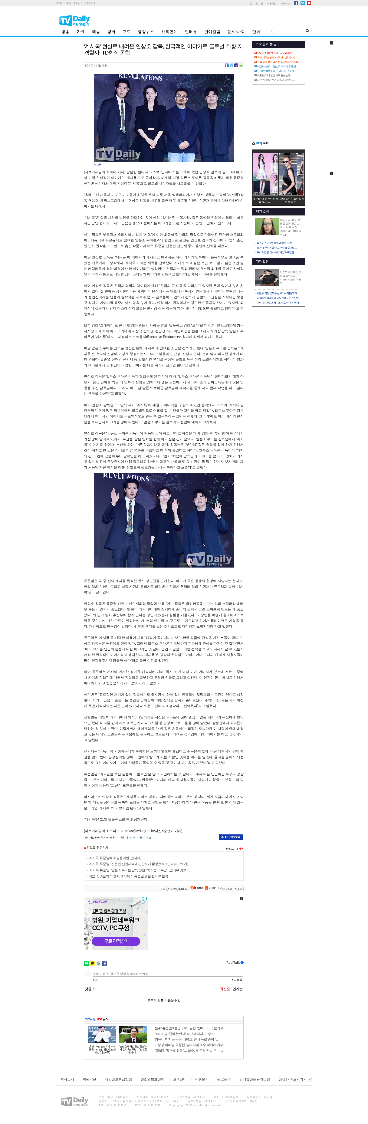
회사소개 (67, 1079)
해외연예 (169, 31)
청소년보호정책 (152, 1079)
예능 (96, 31)
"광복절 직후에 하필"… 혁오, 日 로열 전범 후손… (188, 1050)
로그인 (259, 3)
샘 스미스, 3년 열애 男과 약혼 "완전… (275, 242)
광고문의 (224, 1079)
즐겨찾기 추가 (63, 3)
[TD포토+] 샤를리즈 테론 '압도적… (291, 200)
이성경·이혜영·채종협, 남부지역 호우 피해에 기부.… (190, 1045)
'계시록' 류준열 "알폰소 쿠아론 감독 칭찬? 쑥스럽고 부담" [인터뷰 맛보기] (139, 870)
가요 (81, 31)
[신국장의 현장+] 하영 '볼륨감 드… (265, 200)
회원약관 (89, 1079)
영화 (111, 31)
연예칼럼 (212, 31)
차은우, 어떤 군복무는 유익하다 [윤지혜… (278, 293)
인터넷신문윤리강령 (254, 1079)
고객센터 (180, 1079)
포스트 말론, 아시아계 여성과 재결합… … (278, 252)
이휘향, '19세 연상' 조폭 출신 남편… (275, 75)
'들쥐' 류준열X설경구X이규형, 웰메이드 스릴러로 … (190, 1028)
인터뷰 (191, 31)
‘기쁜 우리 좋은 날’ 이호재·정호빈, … (276, 79)
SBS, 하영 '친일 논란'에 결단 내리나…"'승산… (185, 1034)
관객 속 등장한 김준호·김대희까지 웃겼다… (279, 61)
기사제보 (285, 3)
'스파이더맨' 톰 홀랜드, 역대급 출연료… (277, 247)
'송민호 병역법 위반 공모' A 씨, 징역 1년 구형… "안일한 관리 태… (133, 1049)
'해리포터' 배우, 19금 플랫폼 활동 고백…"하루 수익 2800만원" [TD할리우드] (290, 227)
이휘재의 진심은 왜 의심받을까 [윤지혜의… (279, 302)
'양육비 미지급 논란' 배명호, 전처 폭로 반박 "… (186, 1039)
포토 (127, 31)
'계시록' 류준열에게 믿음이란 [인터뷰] (115, 858)
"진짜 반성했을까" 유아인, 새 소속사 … (277, 70)
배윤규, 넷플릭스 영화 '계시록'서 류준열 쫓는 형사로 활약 (128, 876)
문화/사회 (236, 31)
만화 (256, 31)
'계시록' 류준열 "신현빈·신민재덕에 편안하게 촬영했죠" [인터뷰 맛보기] (138, 864)
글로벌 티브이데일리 (84, 3)
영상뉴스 (146, 31)
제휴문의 (202, 1079)
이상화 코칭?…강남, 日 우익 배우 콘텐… (277, 66)
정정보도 (285, 1079)
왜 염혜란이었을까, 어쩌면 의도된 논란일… (279, 297)
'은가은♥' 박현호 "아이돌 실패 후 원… (276, 53)
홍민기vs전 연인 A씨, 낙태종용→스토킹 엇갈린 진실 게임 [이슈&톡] (102, 1049)
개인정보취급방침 (118, 1079)
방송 (65, 31)
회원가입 (271, 3)
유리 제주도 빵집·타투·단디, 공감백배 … (277, 57)
